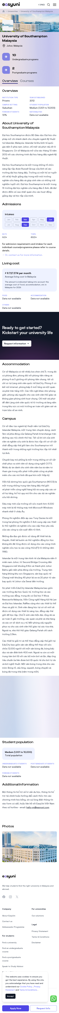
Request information (15, 343)
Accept (10, 996)
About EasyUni (8, 915)
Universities (13, 11)
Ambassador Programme (13, 927)
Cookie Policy (26, 986)
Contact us (7, 921)
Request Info (43, 1008)
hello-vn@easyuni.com (37, 807)
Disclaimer (36, 942)
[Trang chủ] (3, 11)
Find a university (9, 942)
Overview (10, 81)
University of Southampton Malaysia (37, 11)
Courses (27, 81)
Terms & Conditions (28, 990)
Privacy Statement (40, 931)
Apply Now (15, 1008)
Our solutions (38, 915)
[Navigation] (54, 4)
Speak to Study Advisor (12, 966)
